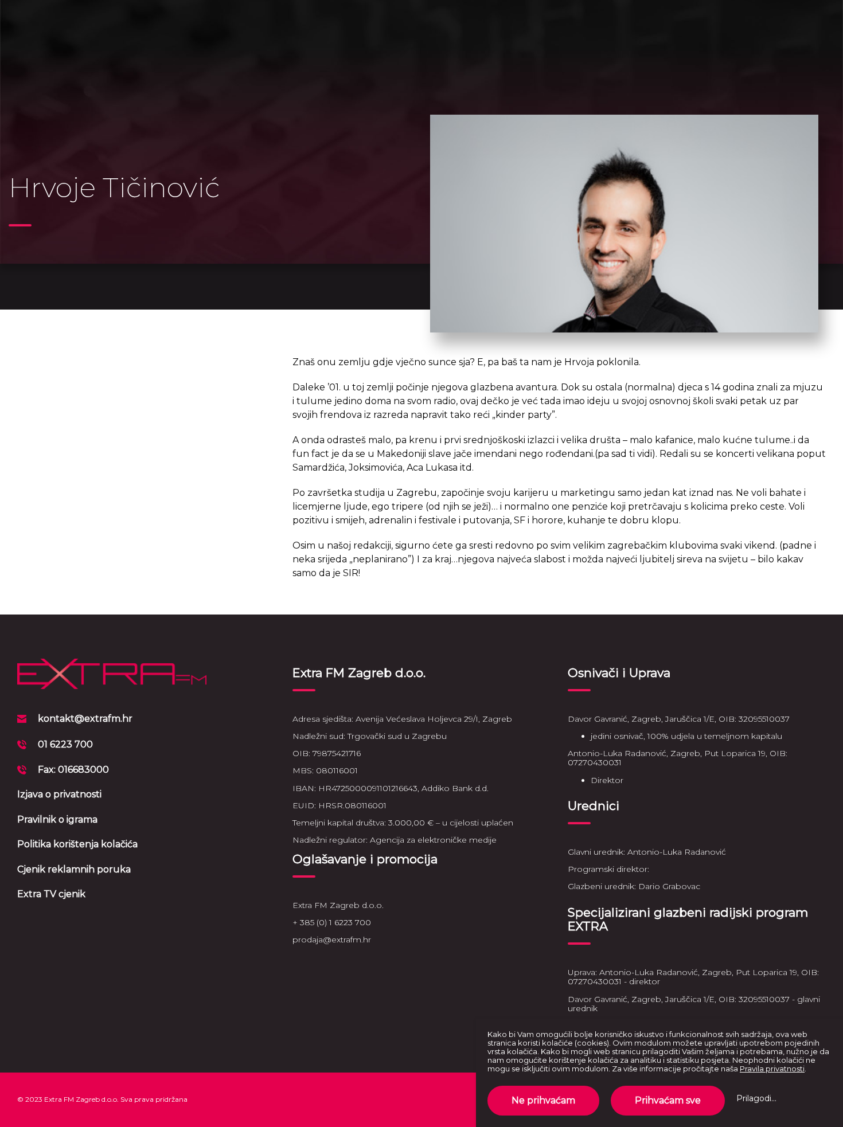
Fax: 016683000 (73, 769)
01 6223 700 (65, 744)
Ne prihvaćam (543, 1100)
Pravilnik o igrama (57, 819)
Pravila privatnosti (772, 1068)
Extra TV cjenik (51, 894)
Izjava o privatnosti (59, 794)
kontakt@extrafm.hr (85, 718)
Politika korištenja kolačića (77, 844)
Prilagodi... (756, 1098)
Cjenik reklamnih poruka (74, 869)
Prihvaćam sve (668, 1100)
